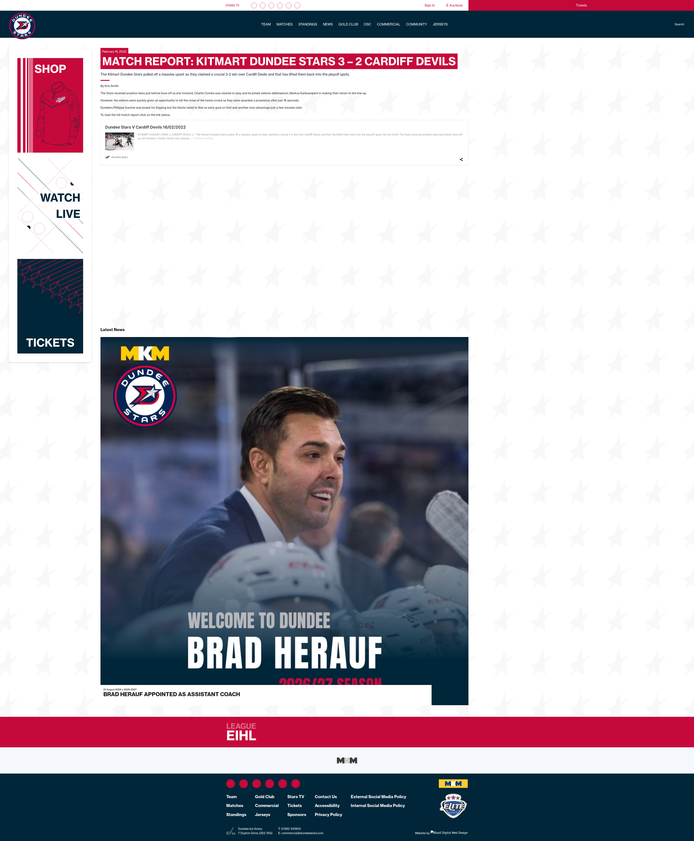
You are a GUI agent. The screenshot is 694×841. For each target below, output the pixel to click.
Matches (285, 24)
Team (266, 24)
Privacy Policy (328, 814)
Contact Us (326, 796)
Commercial (388, 24)
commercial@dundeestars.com (303, 833)
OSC (367, 24)
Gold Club (348, 24)
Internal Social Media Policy (378, 805)
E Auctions (454, 5)
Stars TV (232, 5)
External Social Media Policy (378, 796)
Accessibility (327, 805)
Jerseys (440, 24)
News (328, 24)
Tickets (294, 805)
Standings (307, 24)
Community (416, 24)
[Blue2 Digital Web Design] (449, 833)
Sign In (430, 5)
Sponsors (296, 814)
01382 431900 (290, 829)
